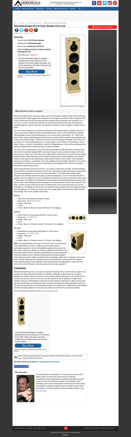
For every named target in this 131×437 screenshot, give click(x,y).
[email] (36, 30)
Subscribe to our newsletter (104, 27)
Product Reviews (28, 8)
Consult (73, 8)
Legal (43, 428)
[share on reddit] (31, 30)
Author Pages (37, 428)
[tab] (50, 111)
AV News (49, 8)
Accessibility (66, 434)
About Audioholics (20, 428)
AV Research (39, 8)
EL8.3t (17, 195)
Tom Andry (19, 33)
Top (66, 428)
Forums (17, 8)
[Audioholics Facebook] (94, 3)
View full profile (41, 391)
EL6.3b (17, 228)
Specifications (23, 111)
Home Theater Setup (61, 8)
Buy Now (31, 71)
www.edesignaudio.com (49, 291)
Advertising (29, 428)
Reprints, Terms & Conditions (92, 428)
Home (15, 23)
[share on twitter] (21, 30)
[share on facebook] (17, 30)
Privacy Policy (105, 428)
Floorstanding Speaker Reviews (35, 23)
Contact (112, 428)
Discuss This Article (21, 366)
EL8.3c (17, 212)
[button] (99, 3)
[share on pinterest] (26, 30)
